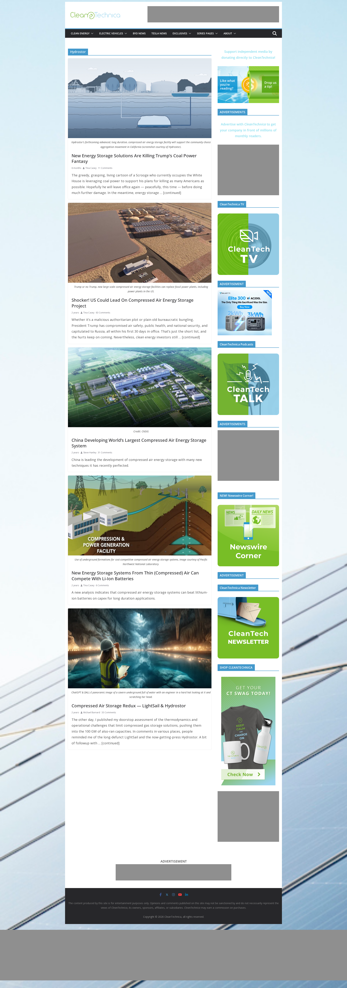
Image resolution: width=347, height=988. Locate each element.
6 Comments (102, 585)
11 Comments (105, 168)
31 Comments (105, 452)
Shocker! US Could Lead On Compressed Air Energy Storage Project (133, 303)
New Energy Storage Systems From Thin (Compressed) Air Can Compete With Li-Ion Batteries (135, 575)
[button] (91, 33)
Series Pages (205, 33)
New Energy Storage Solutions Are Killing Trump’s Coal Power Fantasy (134, 158)
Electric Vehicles (111, 33)
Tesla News (159, 33)
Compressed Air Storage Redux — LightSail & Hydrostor (129, 706)
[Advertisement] (213, 14)
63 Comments (103, 312)
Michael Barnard (91, 712)
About (228, 33)
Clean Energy (80, 33)
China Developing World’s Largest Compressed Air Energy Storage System (139, 443)
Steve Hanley (89, 452)
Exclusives (180, 33)
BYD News (139, 33)
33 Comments (109, 712)
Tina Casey (91, 168)
